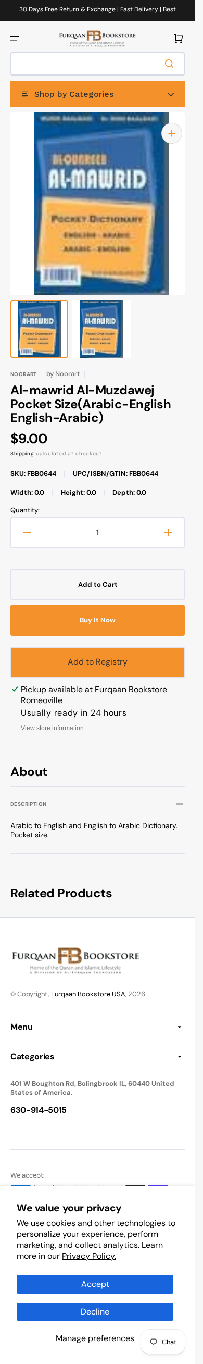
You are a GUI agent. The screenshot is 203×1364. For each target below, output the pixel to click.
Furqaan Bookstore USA (88, 983)
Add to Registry (98, 651)
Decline (95, 1311)
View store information (52, 717)
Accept (95, 1284)
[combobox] (97, 64)
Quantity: (25, 500)
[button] (14, 38)
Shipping (22, 443)
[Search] (171, 63)
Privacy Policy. (89, 1255)
